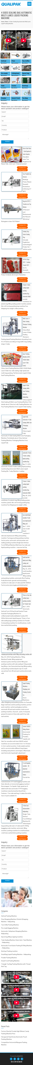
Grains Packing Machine (14, 88)
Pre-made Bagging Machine (4, 76)
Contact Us (22, 167)
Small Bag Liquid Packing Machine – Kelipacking (16, 954)
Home (2, 21)
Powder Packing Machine (4, 100)
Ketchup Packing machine (25, 88)
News (6, 21)
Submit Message (7, 142)
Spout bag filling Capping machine (12, 937)
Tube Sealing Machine (4, 88)
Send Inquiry (22, 170)
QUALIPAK (20, 1056)
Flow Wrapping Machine (15, 63)
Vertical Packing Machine (4, 63)
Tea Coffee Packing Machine (25, 63)
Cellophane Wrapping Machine (15, 76)
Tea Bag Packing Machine (25, 100)
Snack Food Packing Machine (16, 100)
